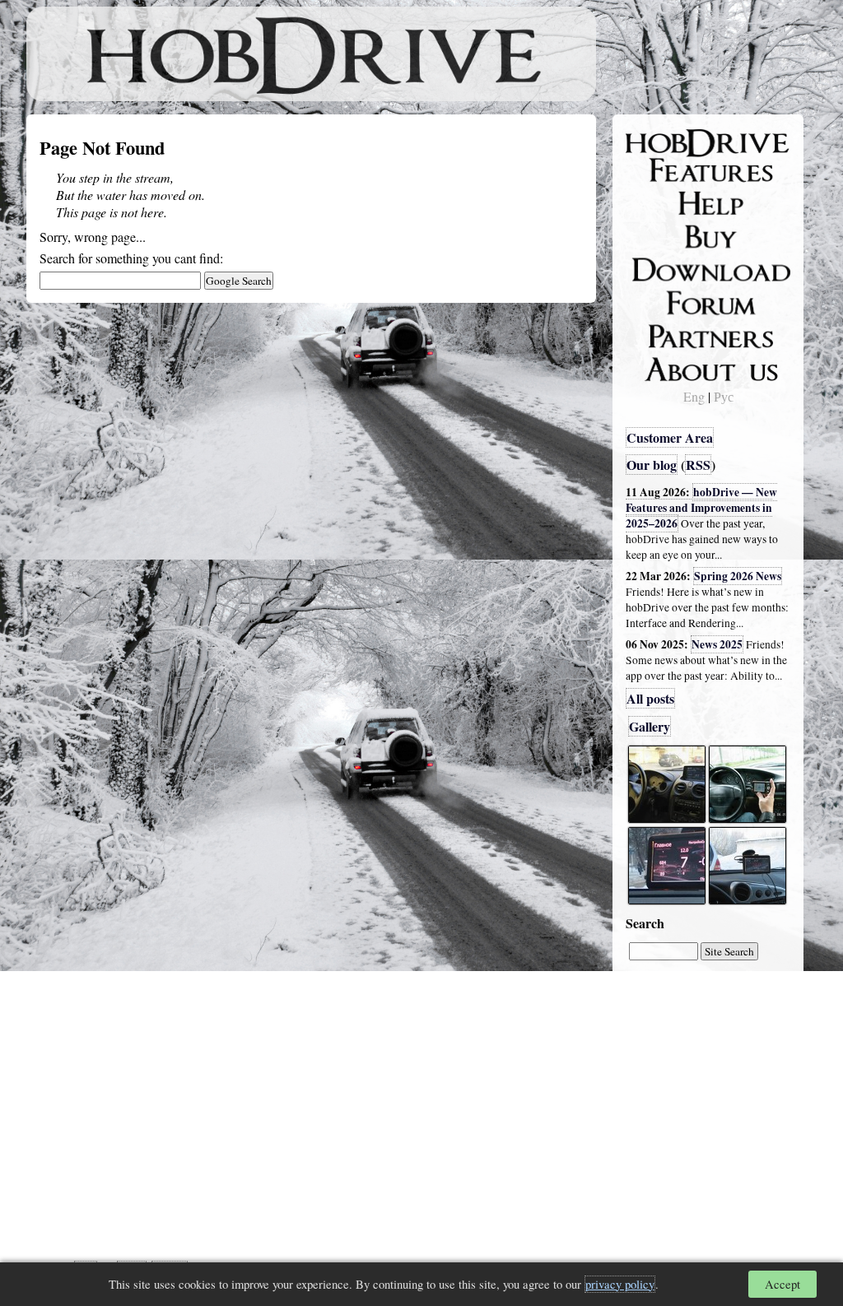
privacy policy (619, 1284)
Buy (648, 235)
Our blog (651, 464)
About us (662, 366)
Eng (694, 396)
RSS (698, 464)
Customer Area (669, 437)
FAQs (652, 202)
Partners (660, 333)
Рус (724, 396)
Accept (782, 1284)
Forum (655, 300)
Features (661, 170)
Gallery (649, 726)
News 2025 (717, 644)
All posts (650, 698)
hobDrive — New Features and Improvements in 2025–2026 (701, 508)
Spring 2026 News (737, 576)
